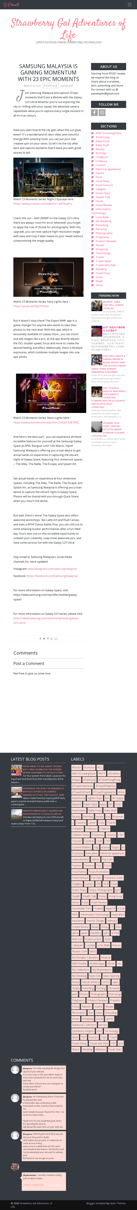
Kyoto (107, 939)
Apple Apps (90, 804)
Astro (118, 804)
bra (108, 816)
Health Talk (103, 197)
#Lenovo (89, 767)
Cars (101, 822)
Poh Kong (115, 994)
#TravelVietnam (81, 792)
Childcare (101, 161)
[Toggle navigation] (129, 4)
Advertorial (103, 141)
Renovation (79, 1013)
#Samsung (51, 85)
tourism (93, 1037)
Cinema (111, 835)
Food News (103, 181)
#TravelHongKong (109, 780)
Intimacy (112, 921)
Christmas (98, 835)
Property (115, 1000)
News (75, 982)
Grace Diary (103, 193)
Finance (89, 865)
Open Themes (118, 1203)
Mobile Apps (97, 963)
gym (117, 890)
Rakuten (86, 1006)
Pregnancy (102, 237)
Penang (101, 988)
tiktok (75, 1037)
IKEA (75, 914)
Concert (101, 165)
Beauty (100, 149)
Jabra (75, 933)
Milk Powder (79, 963)
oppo (115, 982)
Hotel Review (104, 205)
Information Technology (95, 914)
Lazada (90, 945)
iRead (99, 281)
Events (100, 173)
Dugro (115, 847)
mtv (119, 963)
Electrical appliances (108, 169)
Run (90, 1013)
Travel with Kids (106, 265)
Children (104, 829)
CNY (121, 835)
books (99, 816)
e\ (123, 847)
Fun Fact (96, 878)
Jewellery (96, 933)
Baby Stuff (102, 145)
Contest (89, 841)
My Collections (80, 970)
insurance (78, 921)
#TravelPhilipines (105, 786)
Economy (77, 853)
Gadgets (101, 189)
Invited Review (80, 927)
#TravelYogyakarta (104, 792)
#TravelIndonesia (82, 786)
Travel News (103, 261)
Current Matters (81, 847)
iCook (99, 277)
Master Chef (79, 951)
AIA (107, 798)
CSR (107, 841)
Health (76, 896)
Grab (114, 884)
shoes (75, 1019)
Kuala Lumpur (93, 939)
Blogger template (96, 1203)
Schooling (111, 1013)
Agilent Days (95, 798)
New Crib (94, 976)
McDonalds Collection (85, 957)
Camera (81, 822)
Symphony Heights (83, 1031)
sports (109, 1019)
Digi (96, 847)
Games (89, 884)
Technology (103, 253)
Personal (101, 229)
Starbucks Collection (84, 1025)
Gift (98, 884)
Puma (75, 1006)
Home (99, 201)
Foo (99, 865)
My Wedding (103, 221)
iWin (118, 927)
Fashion (77, 865)
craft (99, 841)
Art (110, 804)
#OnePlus (114, 773)
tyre (120, 1043)
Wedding (101, 269)
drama (105, 847)
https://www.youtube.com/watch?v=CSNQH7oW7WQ (46, 422)
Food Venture (104, 185)
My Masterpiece (102, 970)
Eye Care (107, 859)
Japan (84, 933)
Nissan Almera (90, 982)
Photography (104, 233)
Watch (76, 1049)
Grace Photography (100, 890)
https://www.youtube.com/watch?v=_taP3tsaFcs (42, 203)
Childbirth (102, 157)
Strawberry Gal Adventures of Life (68, 29)
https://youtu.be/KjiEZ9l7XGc (31, 306)
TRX (113, 1043)
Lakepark (77, 945)
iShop (99, 285)
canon (92, 822)
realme (98, 1006)
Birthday (101, 153)
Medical (105, 957)
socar (99, 1019)
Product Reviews (106, 241)
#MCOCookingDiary (108, 133)
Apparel (76, 804)
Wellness (100, 1049)
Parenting (102, 225)
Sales (99, 1013)
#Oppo (76, 780)
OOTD (106, 982)
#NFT (101, 773)
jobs (106, 933)
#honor (76, 767)
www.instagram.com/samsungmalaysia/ (52, 569)
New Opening (111, 976)
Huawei (98, 908)
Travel (100, 257)
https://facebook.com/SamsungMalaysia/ (52, 576)
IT (112, 927)
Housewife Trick (81, 908)
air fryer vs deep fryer (33, 1185)
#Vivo (121, 792)
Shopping (102, 249)
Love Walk (102, 217)
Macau (116, 945)
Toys (104, 1037)
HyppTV (110, 908)
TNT (83, 1037)
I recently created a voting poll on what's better (42, 1177)
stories (103, 1025)
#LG (100, 767)
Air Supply (118, 798)
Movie (111, 963)
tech (99, 1031)
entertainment (80, 859)
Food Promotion (99, 872)
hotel (85, 902)
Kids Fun (77, 939)
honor (75, 902)
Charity (111, 822)
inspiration (118, 914)
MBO (93, 951)
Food (99, 177)
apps (103, 804)
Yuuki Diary (103, 273)
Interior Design (95, 921)
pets (74, 994)
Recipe (100, 245)
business (118, 816)
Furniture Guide (113, 878)
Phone (84, 994)
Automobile (79, 810)
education (92, 853)
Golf (105, 884)
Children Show (80, 835)
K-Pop (115, 933)
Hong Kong (115, 896)
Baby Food (94, 810)
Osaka (76, 988)
